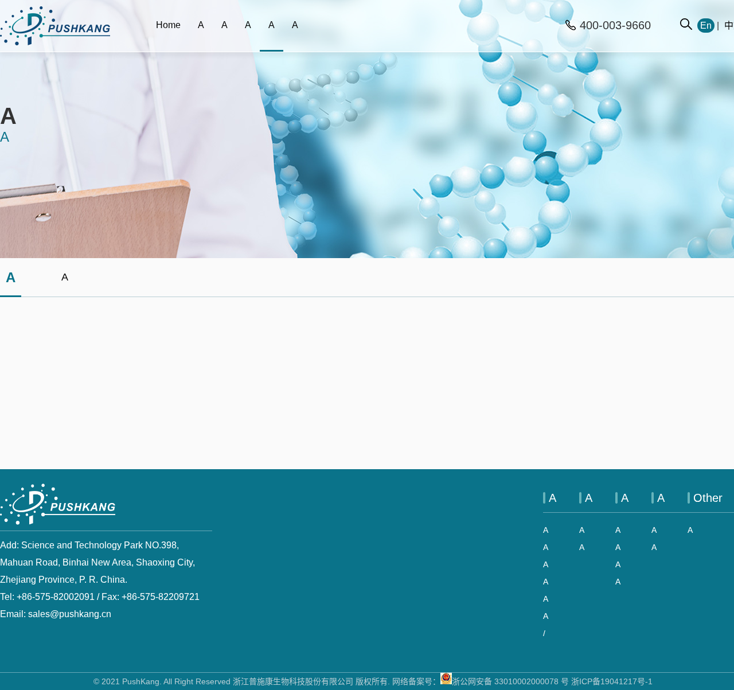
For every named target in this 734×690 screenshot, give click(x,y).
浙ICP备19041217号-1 (612, 681)
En (706, 25)
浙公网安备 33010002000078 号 (510, 681)
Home (168, 25)
